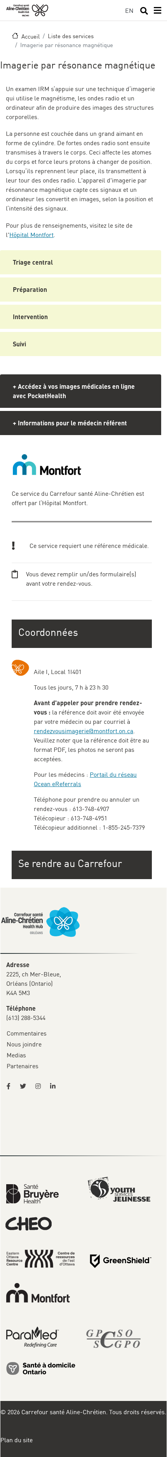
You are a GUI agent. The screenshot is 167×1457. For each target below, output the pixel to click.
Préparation (30, 289)
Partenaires (22, 1066)
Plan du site (16, 1440)
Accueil (30, 36)
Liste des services (71, 35)
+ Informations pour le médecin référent (70, 422)
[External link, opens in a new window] (32, 1193)
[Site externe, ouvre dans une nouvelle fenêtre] (11, 1086)
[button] (82, 863)
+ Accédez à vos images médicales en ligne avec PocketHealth (74, 391)
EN (129, 10)
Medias (16, 1055)
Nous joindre (24, 1044)
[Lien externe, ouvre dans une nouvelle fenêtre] (40, 1368)
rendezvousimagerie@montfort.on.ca (83, 731)
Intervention (30, 316)
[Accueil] (27, 10)
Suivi (19, 343)
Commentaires (27, 1033)
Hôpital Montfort (31, 235)
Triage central (33, 262)
